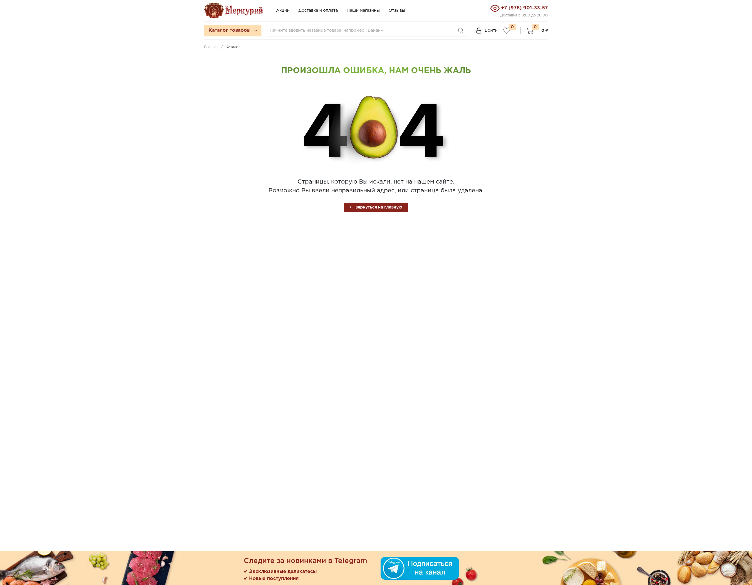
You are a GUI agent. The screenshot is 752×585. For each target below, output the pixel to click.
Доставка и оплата (318, 10)
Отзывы (397, 10)
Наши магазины (363, 10)
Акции (283, 10)
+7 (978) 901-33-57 (524, 8)
